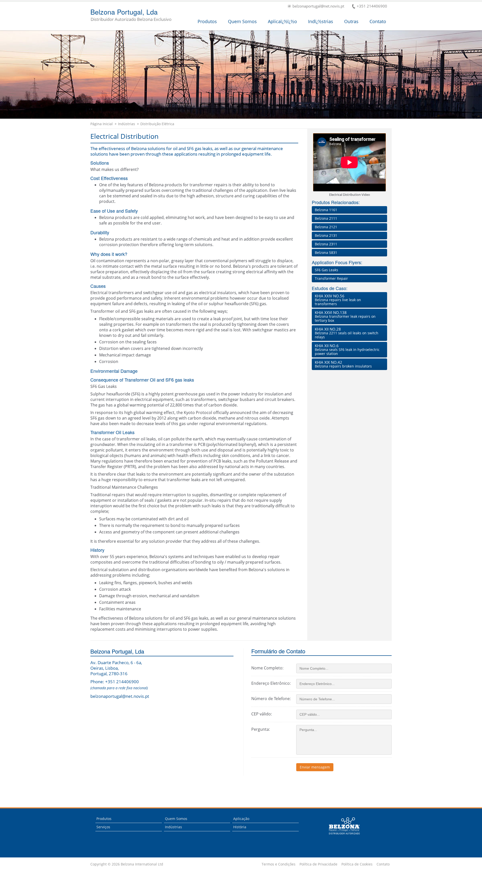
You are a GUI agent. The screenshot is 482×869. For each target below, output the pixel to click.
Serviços (103, 827)
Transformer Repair (331, 278)
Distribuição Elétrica (157, 124)
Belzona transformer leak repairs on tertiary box (345, 316)
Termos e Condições (278, 864)
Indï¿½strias (320, 21)
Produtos (207, 21)
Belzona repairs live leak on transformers (338, 299)
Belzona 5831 (326, 252)
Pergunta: (260, 729)
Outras (351, 21)
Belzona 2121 (326, 226)
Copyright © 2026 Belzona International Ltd (126, 864)
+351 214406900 (372, 6)
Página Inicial (101, 124)
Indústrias (126, 124)
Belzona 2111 (326, 218)
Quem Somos (242, 21)
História (239, 827)
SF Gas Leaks (326, 269)
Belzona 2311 (326, 244)
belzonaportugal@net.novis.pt (318, 6)
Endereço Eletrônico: (271, 683)
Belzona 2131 (326, 235)
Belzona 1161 (326, 209)
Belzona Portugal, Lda (130, 15)
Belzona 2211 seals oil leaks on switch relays (346, 333)
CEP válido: (261, 714)
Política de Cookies (357, 864)
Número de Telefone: (271, 698)
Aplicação (241, 818)
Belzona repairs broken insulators (343, 364)
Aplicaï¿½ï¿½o (282, 21)
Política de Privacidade (318, 864)
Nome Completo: (267, 668)
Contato (378, 21)
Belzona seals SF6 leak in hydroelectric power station (347, 349)
